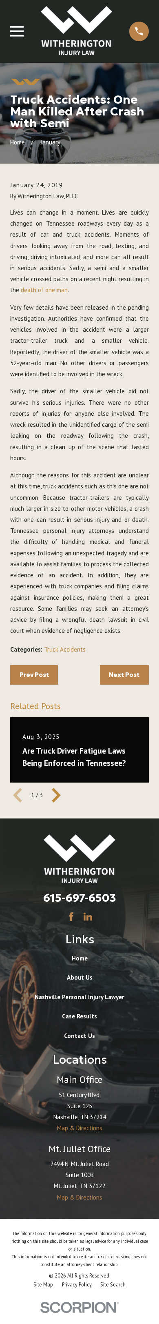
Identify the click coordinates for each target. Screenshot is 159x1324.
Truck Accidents (65, 649)
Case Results (79, 1016)
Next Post (124, 675)
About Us (80, 977)
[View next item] (56, 795)
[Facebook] (71, 916)
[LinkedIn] (88, 916)
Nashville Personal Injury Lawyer (79, 997)
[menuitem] (43, 1284)
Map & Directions (79, 1128)
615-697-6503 (79, 898)
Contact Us (79, 1036)
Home (80, 958)
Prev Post (34, 675)
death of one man (44, 290)
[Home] (76, 31)
